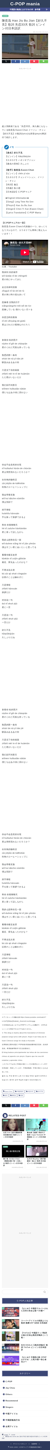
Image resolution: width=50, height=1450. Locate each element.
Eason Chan (8, 1091)
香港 (21, 1095)
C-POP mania (25, 3)
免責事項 (34, 1444)
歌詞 (5, 1095)
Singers (9, 1407)
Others (9, 1394)
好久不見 (40, 1091)
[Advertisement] (25, 95)
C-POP (5, 16)
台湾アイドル (12, 1426)
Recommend (12, 1401)
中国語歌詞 (19, 1091)
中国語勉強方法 (13, 1420)
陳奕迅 (14, 1095)
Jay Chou (10, 1388)
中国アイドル (12, 1414)
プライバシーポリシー (20, 1444)
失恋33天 (30, 1091)
